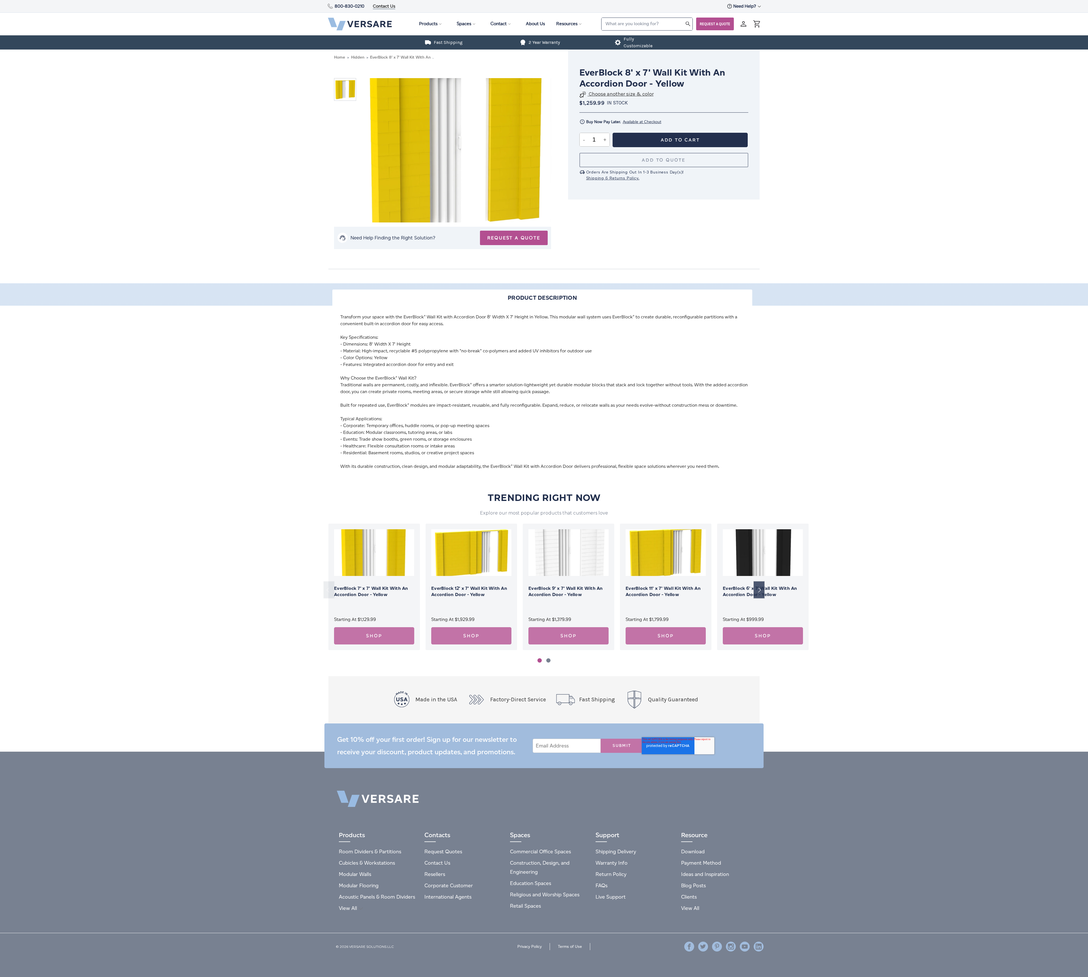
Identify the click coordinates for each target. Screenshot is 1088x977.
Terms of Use (570, 946)
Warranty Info (612, 863)
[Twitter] (703, 947)
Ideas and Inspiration (705, 874)
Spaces (464, 23)
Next (759, 590)
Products (428, 23)
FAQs (601, 885)
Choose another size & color (621, 94)
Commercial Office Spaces (540, 851)
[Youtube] (745, 947)
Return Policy (611, 874)
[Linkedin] (759, 947)
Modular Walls (355, 874)
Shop (374, 636)
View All (348, 908)
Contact (498, 23)
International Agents (447, 897)
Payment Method (701, 863)
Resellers (434, 874)
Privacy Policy (529, 946)
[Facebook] (689, 947)
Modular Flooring (359, 885)
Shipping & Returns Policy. (612, 178)
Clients (689, 897)
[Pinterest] (717, 947)
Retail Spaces (525, 906)
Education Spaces (530, 883)
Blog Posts (693, 885)
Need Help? (745, 6)
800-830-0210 (349, 6)
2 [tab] (548, 660)
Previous (329, 590)
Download (693, 851)
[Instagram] (731, 947)
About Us (535, 23)
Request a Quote (715, 24)
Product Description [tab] (542, 297)
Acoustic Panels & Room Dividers (377, 897)
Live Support (611, 897)
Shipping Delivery (616, 851)
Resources (566, 23)
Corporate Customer (448, 885)
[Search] (688, 23)
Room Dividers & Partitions (370, 851)
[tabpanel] (374, 587)
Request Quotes (443, 851)
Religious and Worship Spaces (544, 894)
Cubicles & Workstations (367, 863)
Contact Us (384, 6)
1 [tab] (539, 660)
